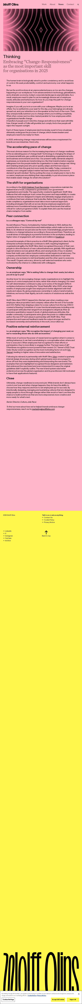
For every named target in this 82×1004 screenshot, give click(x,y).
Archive (8, 541)
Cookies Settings (8, 1000)
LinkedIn (8, 531)
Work (44, 4)
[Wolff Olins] (10, 4)
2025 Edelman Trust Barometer (35, 187)
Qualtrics (60, 237)
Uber (54, 356)
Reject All (73, 1000)
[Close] (79, 994)
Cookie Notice (32, 996)
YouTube (8, 538)
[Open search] (78, 4)
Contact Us (48, 517)
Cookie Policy (49, 520)
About (52, 4)
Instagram (9, 536)
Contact (70, 4)
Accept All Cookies (58, 1000)
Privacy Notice (49, 522)
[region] (41, 997)
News (61, 4)
